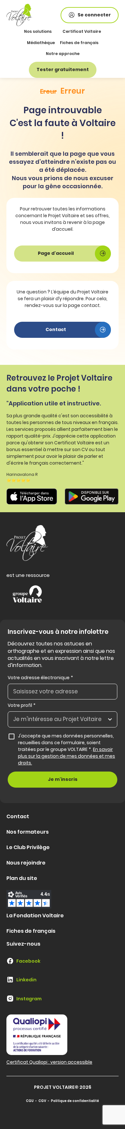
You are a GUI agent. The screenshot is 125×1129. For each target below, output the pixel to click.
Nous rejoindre (26, 862)
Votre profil (22, 705)
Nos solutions (38, 31)
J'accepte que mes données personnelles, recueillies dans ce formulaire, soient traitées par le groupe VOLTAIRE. (66, 749)
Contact (17, 816)
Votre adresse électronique (40, 677)
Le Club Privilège (28, 847)
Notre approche (62, 53)
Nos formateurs (27, 832)
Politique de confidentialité (75, 1100)
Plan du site (21, 878)
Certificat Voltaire (82, 31)
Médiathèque (41, 42)
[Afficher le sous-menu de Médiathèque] (54, 42)
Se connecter (94, 15)
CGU (30, 1100)
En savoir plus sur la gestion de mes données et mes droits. (66, 756)
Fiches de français (79, 42)
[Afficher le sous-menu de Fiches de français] (97, 42)
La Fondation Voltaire (35, 915)
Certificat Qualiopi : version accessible (49, 1062)
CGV (42, 1100)
